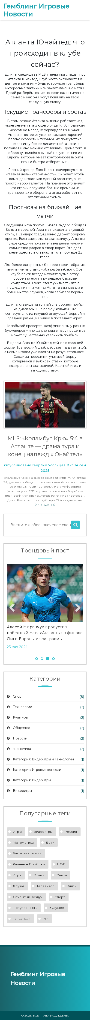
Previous (13, 608)
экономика (22, 749)
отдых (38, 875)
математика (23, 842)
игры (17, 831)
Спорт (18, 696)
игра (17, 875)
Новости (20, 738)
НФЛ (61, 864)
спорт (60, 897)
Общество (21, 728)
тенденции (22, 918)
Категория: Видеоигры (32, 780)
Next (76, 608)
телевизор (46, 886)
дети (50, 842)
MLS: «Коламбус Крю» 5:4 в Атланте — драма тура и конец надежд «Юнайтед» (45, 446)
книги (72, 886)
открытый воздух (27, 897)
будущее (56, 908)
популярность (25, 908)
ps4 (46, 918)
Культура (20, 717)
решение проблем (29, 864)
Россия (71, 831)
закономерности (27, 853)
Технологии (22, 707)
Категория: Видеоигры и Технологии (43, 759)
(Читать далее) (45, 504)
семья (62, 875)
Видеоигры (22, 791)
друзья (18, 886)
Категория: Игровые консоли (37, 770)
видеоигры (43, 831)
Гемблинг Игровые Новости (36, 10)
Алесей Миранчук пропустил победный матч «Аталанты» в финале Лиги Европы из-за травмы (45, 633)
